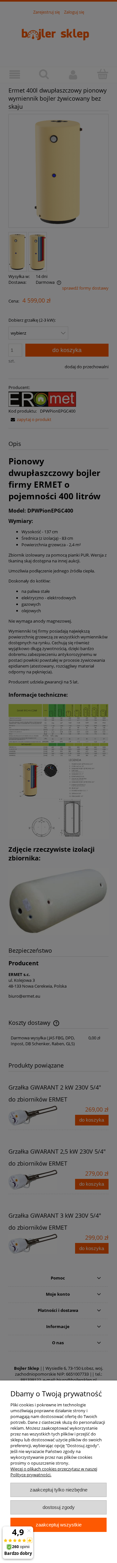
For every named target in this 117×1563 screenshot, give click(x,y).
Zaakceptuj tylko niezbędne (58, 1489)
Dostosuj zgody (59, 1507)
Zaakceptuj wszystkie (59, 1524)
